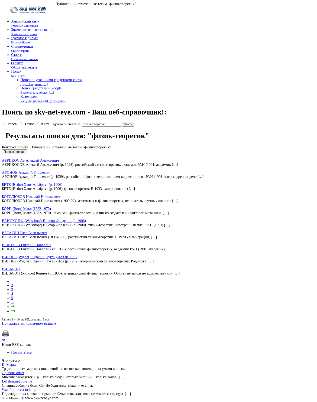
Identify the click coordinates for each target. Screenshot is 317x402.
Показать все (21, 352)
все (47, 319)
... (12, 302)
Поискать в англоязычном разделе (29, 323)
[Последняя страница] (13, 311)
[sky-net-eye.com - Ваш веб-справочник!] (28, 17)
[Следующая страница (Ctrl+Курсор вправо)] (13, 307)
